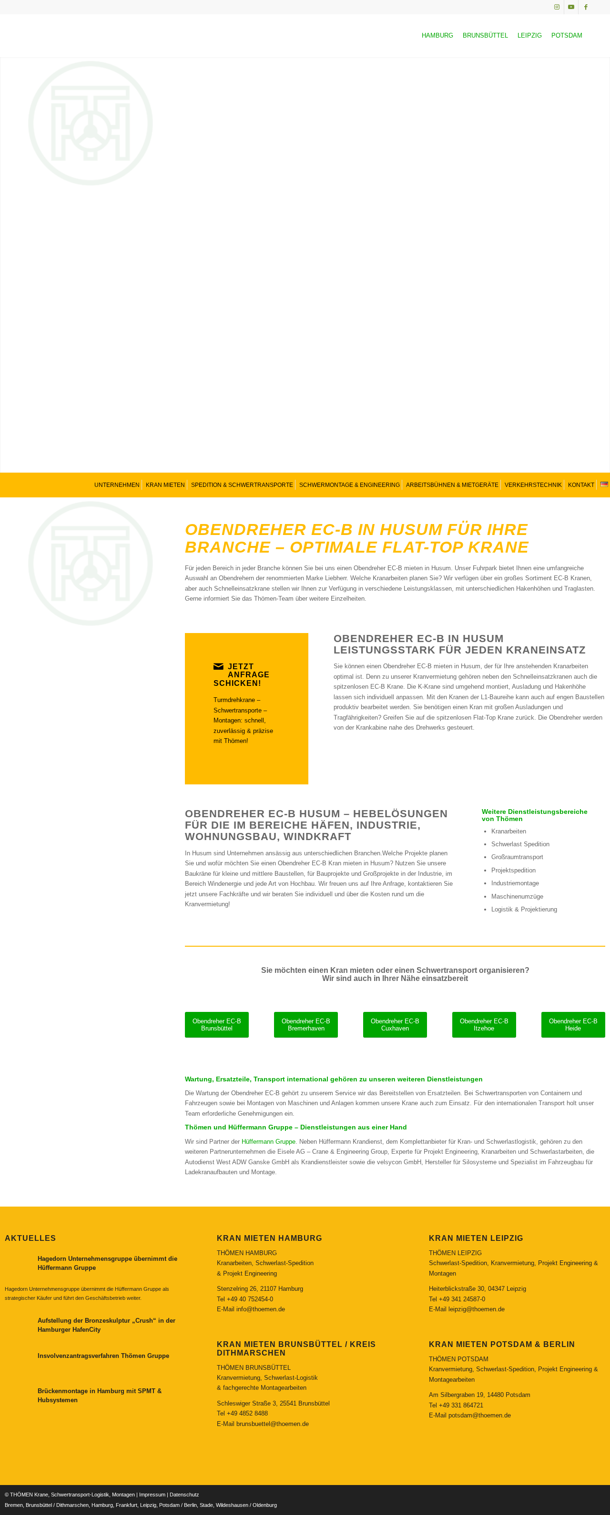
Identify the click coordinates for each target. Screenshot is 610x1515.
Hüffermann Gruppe (268, 1141)
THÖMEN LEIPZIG (455, 1253)
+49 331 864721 (461, 1405)
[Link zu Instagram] (557, 7)
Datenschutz (184, 1494)
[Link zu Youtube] (571, 7)
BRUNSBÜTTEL (485, 35)
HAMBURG (437, 35)
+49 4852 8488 (247, 1413)
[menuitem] (116, 485)
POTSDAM (566, 35)
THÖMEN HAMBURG (247, 1253)
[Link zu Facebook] (586, 7)
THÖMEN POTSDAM (458, 1359)
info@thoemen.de (260, 1309)
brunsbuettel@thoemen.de (272, 1423)
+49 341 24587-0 (462, 1299)
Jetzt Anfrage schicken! (242, 675)
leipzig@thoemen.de (476, 1309)
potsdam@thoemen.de (479, 1415)
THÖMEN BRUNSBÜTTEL (254, 1367)
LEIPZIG (530, 35)
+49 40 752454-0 (250, 1299)
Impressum (152, 1494)
